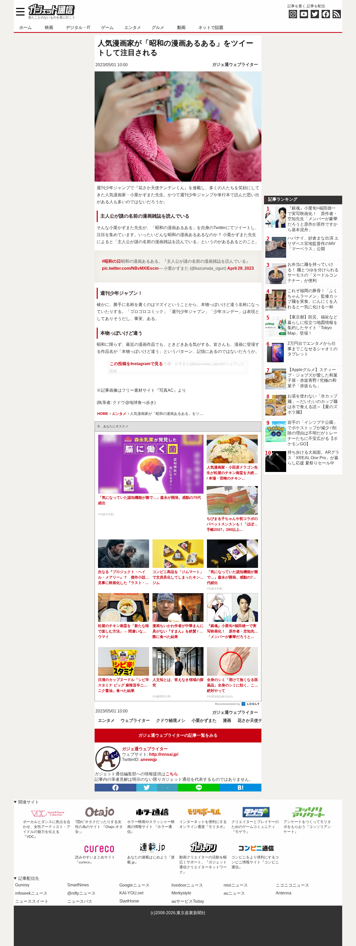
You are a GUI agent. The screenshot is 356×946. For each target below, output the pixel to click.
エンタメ (132, 27)
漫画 (227, 720)
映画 (49, 27)
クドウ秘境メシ (170, 720)
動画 (181, 27)
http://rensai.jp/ (163, 754)
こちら (171, 774)
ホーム (25, 27)
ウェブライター (135, 720)
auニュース (234, 893)
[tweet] (146, 787)
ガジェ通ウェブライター (235, 64)
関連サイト (28, 802)
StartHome (129, 901)
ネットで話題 (210, 27)
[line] (199, 787)
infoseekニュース (31, 893)
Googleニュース (134, 885)
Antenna (283, 893)
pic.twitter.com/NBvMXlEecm (130, 268)
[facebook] (115, 787)
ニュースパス (79, 901)
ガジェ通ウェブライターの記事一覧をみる (178, 735)
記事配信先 (28, 878)
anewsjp (148, 759)
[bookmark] (240, 787)
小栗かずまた (204, 720)
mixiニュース (236, 885)
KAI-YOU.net (131, 893)
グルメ (158, 27)
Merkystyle (181, 893)
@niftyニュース (81, 893)
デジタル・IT (78, 27)
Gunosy (22, 885)
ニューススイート (31, 901)
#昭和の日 (111, 261)
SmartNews (78, 885)
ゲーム (107, 27)
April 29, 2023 (240, 268)
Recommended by (228, 703)
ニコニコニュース (292, 885)
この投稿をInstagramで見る (137, 363)
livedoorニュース (187, 885)
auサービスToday (187, 901)
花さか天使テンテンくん (260, 720)
